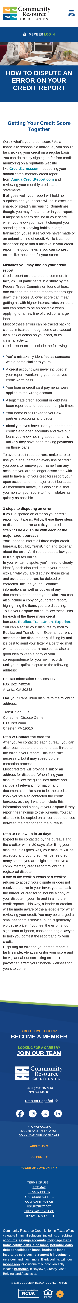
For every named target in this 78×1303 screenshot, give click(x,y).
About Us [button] (37, 1146)
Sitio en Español (39, 1101)
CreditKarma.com (24, 169)
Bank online (50, 1259)
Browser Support (40, 1216)
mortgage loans (59, 1240)
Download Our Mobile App (39, 1135)
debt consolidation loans (22, 1250)
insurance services (17, 1254)
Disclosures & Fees (39, 1196)
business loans (53, 1250)
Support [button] (37, 1157)
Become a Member (39, 1036)
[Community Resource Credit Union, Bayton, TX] (27, 13)
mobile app (11, 1264)
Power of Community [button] (37, 1167)
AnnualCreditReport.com (32, 179)
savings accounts (32, 1240)
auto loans (41, 1245)
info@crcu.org (39, 1126)
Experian (62, 622)
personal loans (61, 1245)
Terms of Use (37, 1182)
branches (21, 1269)
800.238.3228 (29, 1130)
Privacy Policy (39, 1192)
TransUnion (43, 622)
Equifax (24, 622)
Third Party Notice (39, 1211)
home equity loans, (18, 1245)
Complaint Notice (39, 1201)
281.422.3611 (49, 1130)
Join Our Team (39, 1053)
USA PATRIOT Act (39, 1206)
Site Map (39, 1187)
